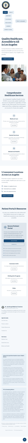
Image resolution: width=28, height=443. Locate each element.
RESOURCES (8, 22)
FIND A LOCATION (8, 59)
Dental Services (5, 342)
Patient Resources (6, 327)
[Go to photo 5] (20, 79)
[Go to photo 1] (7, 79)
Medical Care (4, 339)
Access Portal (14, 240)
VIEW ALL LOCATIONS (7, 195)
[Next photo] (24, 72)
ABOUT (11, 12)
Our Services (4, 320)
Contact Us (14, 244)
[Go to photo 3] (14, 79)
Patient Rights (23, 426)
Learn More (14, 125)
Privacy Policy (4, 426)
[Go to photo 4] (17, 79)
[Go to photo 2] (10, 79)
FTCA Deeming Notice (18, 430)
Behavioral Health (6, 346)
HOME (5, 12)
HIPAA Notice (10, 426)
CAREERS (8, 26)
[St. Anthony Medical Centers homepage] (6, 5)
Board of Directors (9, 430)
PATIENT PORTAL (8, 29)
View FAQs (14, 293)
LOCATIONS (8, 19)
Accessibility (17, 426)
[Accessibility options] (24, 439)
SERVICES (8, 15)
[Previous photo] (3, 72)
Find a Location (5, 323)
